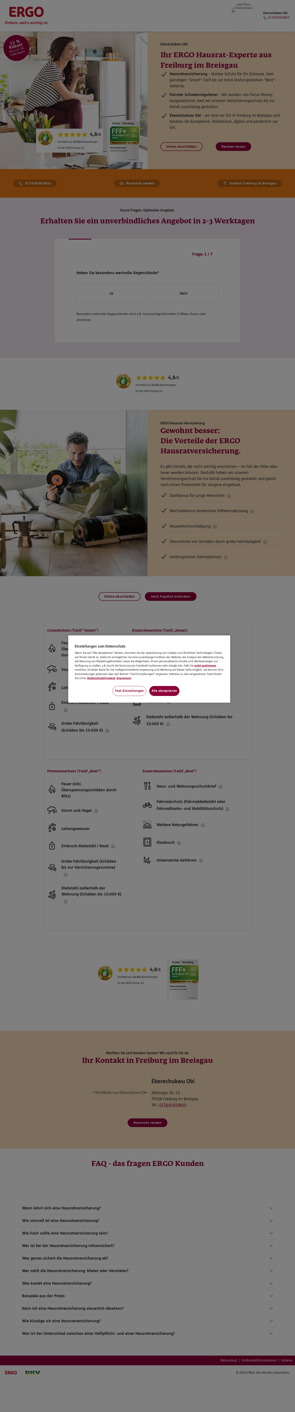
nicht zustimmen (205, 665)
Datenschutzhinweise (101, 678)
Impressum (123, 678)
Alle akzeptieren (164, 691)
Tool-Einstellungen (129, 691)
